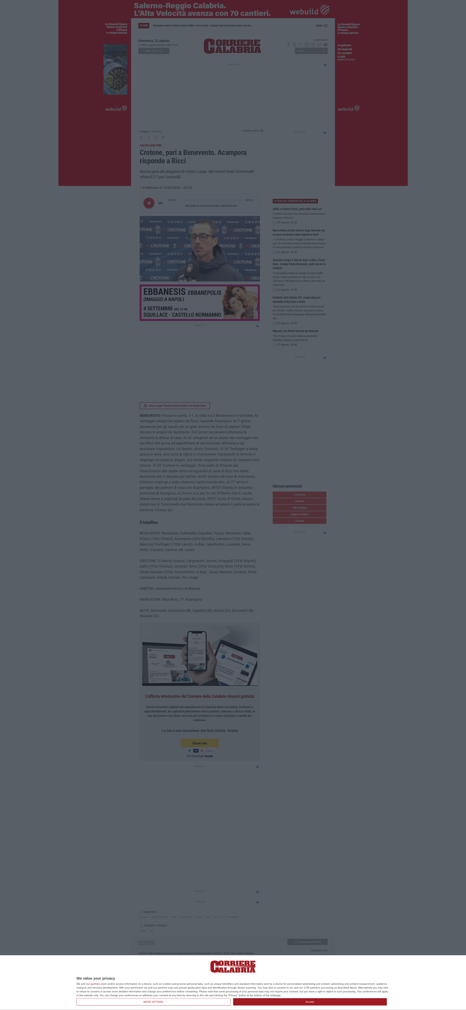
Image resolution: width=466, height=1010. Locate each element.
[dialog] (233, 982)
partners (95, 984)
